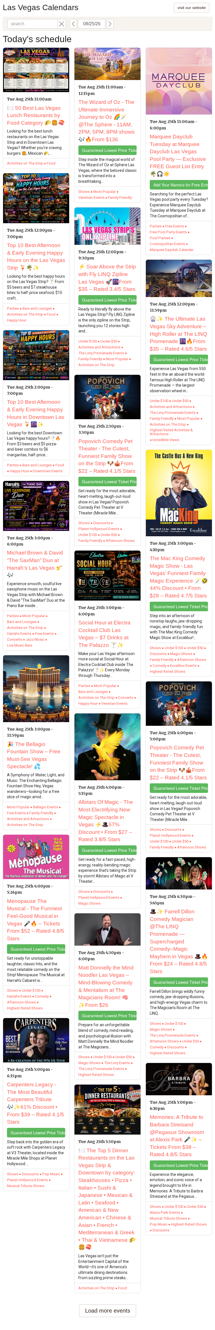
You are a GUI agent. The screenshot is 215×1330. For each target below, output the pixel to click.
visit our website (191, 7)
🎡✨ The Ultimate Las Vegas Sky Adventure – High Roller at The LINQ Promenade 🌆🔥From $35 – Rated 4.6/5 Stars (178, 334)
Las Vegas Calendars (40, 7)
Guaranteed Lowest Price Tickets (38, 949)
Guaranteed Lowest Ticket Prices (109, 481)
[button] (61, 24)
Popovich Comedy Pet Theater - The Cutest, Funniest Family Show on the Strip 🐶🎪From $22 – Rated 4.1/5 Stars (106, 456)
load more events (107, 1311)
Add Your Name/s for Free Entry (180, 185)
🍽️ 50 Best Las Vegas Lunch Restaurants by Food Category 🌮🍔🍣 (36, 115)
